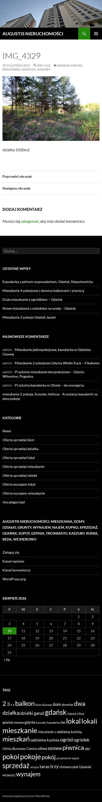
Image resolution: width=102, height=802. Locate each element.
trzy (54, 766)
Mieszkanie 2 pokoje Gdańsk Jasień (29, 317)
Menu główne (96, 34)
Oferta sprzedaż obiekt (19, 475)
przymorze (63, 758)
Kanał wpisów (13, 561)
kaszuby (41, 722)
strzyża (34, 767)
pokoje (30, 756)
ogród (66, 739)
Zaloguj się (10, 552)
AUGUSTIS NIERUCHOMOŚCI (32, 33)
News (6, 431)
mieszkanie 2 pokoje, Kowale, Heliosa (30, 394)
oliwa (42, 748)
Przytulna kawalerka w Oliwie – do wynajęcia (49, 385)
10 (9, 631)
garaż (39, 713)
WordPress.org (14, 579)
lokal (73, 721)
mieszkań (16, 739)
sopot (75, 758)
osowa (55, 748)
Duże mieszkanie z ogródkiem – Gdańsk (32, 299)
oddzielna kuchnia (44, 740)
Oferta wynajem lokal (18, 484)
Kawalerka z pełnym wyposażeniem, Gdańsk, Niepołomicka (47, 282)
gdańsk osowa (13, 722)
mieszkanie (19, 730)
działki (26, 713)
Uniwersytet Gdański (75, 767)
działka (11, 712)
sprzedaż (15, 765)
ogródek (81, 739)
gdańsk (56, 712)
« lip (7, 659)
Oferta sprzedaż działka (20, 449)
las (63, 722)
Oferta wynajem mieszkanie (23, 493)
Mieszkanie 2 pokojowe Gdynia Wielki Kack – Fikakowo (57, 363)
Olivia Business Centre (19, 748)
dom (57, 704)
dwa (79, 703)
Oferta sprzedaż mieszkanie (23, 466)
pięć (87, 749)
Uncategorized (13, 502)
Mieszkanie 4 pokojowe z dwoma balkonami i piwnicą (43, 290)
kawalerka (53, 722)
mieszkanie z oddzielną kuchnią (60, 732)
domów (67, 704)
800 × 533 (43, 65)
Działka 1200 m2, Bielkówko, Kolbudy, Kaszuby (42, 67)
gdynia (30, 722)
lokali (89, 721)
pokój (49, 757)
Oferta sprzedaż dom (18, 440)
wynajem (28, 774)
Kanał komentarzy (16, 570)
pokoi (10, 756)
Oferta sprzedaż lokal (18, 457)
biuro (38, 704)
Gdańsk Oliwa (75, 713)
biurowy (47, 704)
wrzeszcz (8, 775)
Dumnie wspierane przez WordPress (26, 796)
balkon (25, 703)
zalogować (30, 221)
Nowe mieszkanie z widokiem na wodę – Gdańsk (39, 308)
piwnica (73, 747)
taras (45, 766)
